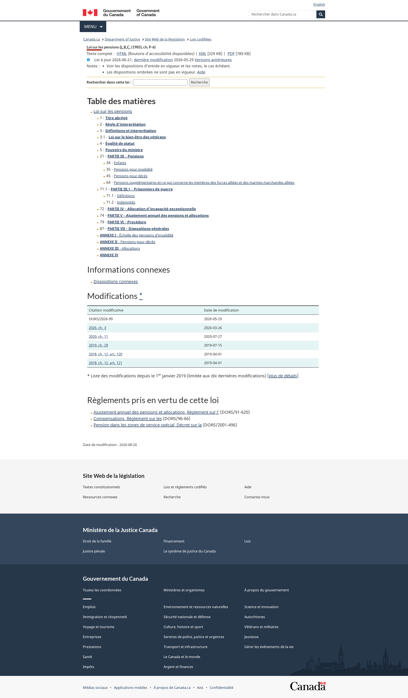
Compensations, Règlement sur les (128, 418)
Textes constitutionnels (101, 487)
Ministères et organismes (184, 590)
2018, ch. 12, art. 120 (105, 354)
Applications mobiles (130, 687)
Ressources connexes (100, 497)
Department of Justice (122, 39)
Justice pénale (94, 551)
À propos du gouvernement (266, 590)
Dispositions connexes (116, 281)
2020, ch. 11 (98, 336)
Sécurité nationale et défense (187, 616)
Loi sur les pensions (113, 111)
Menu (95, 26)
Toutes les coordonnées (102, 590)
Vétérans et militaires (261, 626)
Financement (174, 541)
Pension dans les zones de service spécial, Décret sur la (148, 425)
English (319, 4)
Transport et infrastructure (185, 646)
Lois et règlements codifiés (185, 487)
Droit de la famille (97, 541)
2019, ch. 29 (98, 345)
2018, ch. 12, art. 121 (105, 362)
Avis (200, 687)
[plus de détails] (283, 376)
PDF (231, 53)
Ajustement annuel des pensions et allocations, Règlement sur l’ (156, 412)
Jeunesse (251, 636)
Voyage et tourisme (98, 626)
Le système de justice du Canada (190, 551)
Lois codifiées (200, 39)
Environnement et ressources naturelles (196, 607)
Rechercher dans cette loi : (109, 82)
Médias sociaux (95, 687)
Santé (87, 656)
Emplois (89, 607)
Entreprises (92, 636)
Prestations (92, 646)
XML (202, 53)
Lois (247, 541)
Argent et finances (178, 666)
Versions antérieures (213, 59)
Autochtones (254, 616)
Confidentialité (221, 687)
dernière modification (153, 59)
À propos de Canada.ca (172, 687)
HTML (122, 53)
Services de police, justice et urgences (194, 636)
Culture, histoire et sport (183, 626)
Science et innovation (261, 607)
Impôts (88, 666)
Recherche (172, 497)
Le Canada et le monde (182, 656)
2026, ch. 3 (97, 327)
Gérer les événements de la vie (268, 646)
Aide (201, 72)
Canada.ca (91, 39)
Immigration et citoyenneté (105, 616)
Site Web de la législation (165, 39)
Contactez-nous (257, 497)
